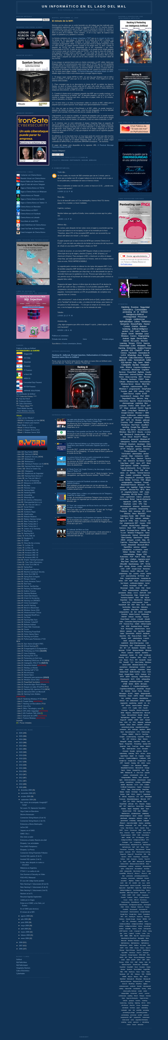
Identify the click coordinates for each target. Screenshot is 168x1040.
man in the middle (132, 823)
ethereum (136, 506)
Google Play (135, 427)
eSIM (121, 871)
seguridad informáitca (142, 727)
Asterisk (142, 828)
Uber (139, 811)
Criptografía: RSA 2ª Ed (32, 663)
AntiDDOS (124, 643)
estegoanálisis (124, 612)
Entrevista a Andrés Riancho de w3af (33, 840)
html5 (125, 641)
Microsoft (123, 358)
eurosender (133, 993)
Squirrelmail (145, 856)
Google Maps (129, 674)
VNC (129, 861)
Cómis (130, 900)
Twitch (124, 861)
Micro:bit (143, 799)
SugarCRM (146, 969)
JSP (128, 739)
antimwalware (123, 866)
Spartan (123, 969)
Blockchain (136, 370)
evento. (141, 993)
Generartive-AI (143, 909)
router (149, 780)
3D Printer (141, 576)
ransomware (124, 499)
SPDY (139, 959)
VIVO (134, 722)
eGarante (125, 751)
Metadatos (141, 345)
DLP (127, 657)
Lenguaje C (125, 765)
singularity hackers (131, 492)
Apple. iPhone (147, 887)
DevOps (132, 552)
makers (139, 497)
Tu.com (123, 533)
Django (122, 792)
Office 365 (140, 571)
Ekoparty (26, 366)
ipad (130, 391)
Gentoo (122, 794)
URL (132, 974)
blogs (126, 408)
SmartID (126, 662)
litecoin (145, 751)
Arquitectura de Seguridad (34, 473)
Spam (140, 362)
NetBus (136, 945)
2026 (21, 733)
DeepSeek (127, 504)
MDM (122, 712)
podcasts (123, 406)
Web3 (147, 362)
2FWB (125, 684)
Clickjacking (124, 645)
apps (122, 475)
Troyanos (142, 451)
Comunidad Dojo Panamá (32, 382)
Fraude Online (28, 701)
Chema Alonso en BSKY (29, 210)
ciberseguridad (129, 317)
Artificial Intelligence (140, 329)
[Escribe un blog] (55, 154)
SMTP (128, 677)
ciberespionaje (128, 403)
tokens (141, 391)
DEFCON (143, 593)
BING (147, 396)
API (143, 511)
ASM (140, 655)
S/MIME (130, 720)
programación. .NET (126, 1017)
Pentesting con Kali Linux (33, 658)
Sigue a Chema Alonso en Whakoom (34, 192)
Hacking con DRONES (32, 601)
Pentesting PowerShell (32, 632)
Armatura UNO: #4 (31, 550)
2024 (21, 739)
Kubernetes (28, 509)
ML (149, 530)
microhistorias (144, 442)
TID (148, 485)
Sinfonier (143, 521)
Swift (128, 859)
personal (124, 350)
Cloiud (136, 897)
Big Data (27, 485)
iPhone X (144, 873)
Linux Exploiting (29, 653)
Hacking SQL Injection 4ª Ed (34, 689)
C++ (149, 892)
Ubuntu (140, 432)
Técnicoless (126, 454)
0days (149, 669)
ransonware (131, 878)
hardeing (144, 1000)
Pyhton (129, 770)
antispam (130, 540)
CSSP (138, 895)
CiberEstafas (28, 514)
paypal (148, 701)
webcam (138, 518)
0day (144, 540)
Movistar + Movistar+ (134, 940)
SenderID (142, 660)
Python (148, 358)
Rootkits (142, 648)
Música (129, 367)
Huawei (139, 919)
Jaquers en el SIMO (27, 830)
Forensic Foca (128, 624)
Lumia (143, 933)
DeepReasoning (140, 645)
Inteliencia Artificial (125, 924)
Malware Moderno (30, 517)
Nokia (142, 847)
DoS (148, 645)
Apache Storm (146, 885)
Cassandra (145, 895)
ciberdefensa (143, 698)
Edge (136, 595)
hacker (122, 530)
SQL (147, 770)
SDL (145, 854)
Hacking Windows (30, 593)
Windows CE (140, 861)
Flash (133, 832)
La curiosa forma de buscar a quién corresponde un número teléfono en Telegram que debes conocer (88, 458)
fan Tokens (140, 461)
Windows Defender (126, 981)
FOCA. (127, 907)
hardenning (123, 1003)
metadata (138, 422)
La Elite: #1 (29, 545)
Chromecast (133, 830)
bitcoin (137, 384)
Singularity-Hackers (23, 968)
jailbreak (146, 420)
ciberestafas (137, 454)
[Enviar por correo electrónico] (53, 154)
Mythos (133, 717)
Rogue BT (130, 854)
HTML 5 (148, 736)
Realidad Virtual (136, 626)
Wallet (142, 696)
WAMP (124, 976)
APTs (137, 753)
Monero (145, 739)
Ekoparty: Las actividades (29, 843)
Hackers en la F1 (26, 894)
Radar (130, 957)
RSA (138, 552)
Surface (123, 859)
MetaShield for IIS (136, 844)
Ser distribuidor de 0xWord (25, 394)
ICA (149, 674)
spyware (129, 631)
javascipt (146, 777)
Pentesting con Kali (32, 420)
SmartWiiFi (130, 967)
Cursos (127, 326)
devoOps (146, 868)
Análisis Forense (30, 591)
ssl (127, 473)
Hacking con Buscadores (32, 704)
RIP (126, 957)
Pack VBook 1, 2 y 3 (24, 425)
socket (130, 1022)
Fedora (148, 792)
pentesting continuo (136, 681)
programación (134, 389)
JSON (143, 763)
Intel (122, 626)
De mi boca (143, 900)
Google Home (144, 595)
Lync (148, 933)
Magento (128, 712)
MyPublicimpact (22, 965)
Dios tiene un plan (26, 837)
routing (122, 782)
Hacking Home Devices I (34, 476)
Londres (138, 933)
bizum (134, 816)
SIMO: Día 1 (24, 834)
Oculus (137, 947)
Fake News (125, 463)
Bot (135, 612)
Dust (126, 518)
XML (123, 748)
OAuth (138, 588)
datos (148, 489)
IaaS (147, 837)
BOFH (137, 684)
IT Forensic (27, 370)
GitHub (143, 530)
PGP (131, 557)
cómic (135, 504)
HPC (122, 916)
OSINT (26, 541)
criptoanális (128, 988)
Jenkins (121, 928)
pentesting (127, 312)
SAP (120, 806)
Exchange (135, 792)
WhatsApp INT (29, 497)
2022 (21, 746)
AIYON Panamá (29, 387)
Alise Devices (129, 828)
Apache (133, 401)
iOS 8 (148, 1003)
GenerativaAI (124, 911)
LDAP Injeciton (123, 931)
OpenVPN (137, 741)
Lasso (148, 763)
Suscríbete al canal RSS (29, 221)
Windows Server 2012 (31, 680)
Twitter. (148, 971)
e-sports (146, 638)
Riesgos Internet (30, 579)
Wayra (145, 437)
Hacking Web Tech (30, 620)
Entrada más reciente (59, 339)
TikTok (147, 564)
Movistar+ (141, 485)
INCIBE (128, 837)
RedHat (146, 626)
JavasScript (147, 926)
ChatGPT (138, 350)
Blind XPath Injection (137, 643)
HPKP (134, 835)
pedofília (139, 1010)
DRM (139, 830)
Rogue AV (123, 854)
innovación (126, 370)
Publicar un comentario (60, 336)
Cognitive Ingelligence (140, 686)
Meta (138, 605)
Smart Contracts (145, 581)
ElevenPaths (136, 324)
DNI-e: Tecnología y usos (32, 708)
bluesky (139, 986)
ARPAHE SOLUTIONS (31, 391)
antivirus (137, 547)
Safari (145, 636)
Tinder (130, 696)
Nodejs (130, 741)
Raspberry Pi (28, 538)
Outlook (131, 617)
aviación (147, 772)
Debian (125, 552)
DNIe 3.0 (137, 734)
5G (149, 703)
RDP (130, 581)
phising (121, 825)
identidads (125, 1007)
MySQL (146, 422)
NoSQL (139, 717)
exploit (137, 394)
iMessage (124, 681)
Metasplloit (141, 938)
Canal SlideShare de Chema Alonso (33, 225)
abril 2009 (24, 929)
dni (146, 775)
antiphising (145, 813)
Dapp (128, 789)
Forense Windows (29, 718)
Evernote (127, 832)
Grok (149, 760)
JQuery (140, 926)
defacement (134, 701)
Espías (128, 792)
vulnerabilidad (146, 782)
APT (143, 463)
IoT (121, 408)
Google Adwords (145, 911)
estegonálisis (125, 993)
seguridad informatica (142, 1019)
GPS (128, 420)
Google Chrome (127, 413)
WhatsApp (132, 355)
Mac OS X (132, 432)
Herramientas (145, 382)
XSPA (138, 679)
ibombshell (123, 655)
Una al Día (27, 706)
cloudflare (145, 425)
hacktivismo (145, 506)
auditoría (122, 360)
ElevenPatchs (123, 904)
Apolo (136, 828)
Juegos (135, 396)
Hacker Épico (29, 675)
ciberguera (132, 818)
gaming (139, 449)
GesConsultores (134, 911)
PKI (129, 636)
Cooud (125, 900)
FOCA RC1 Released (27, 878)
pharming (124, 878)
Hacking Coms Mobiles (32, 694)
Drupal (148, 689)
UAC (124, 461)
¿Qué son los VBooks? (25, 418)
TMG (121, 971)
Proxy (136, 470)
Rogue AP (123, 720)
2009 (21, 787)
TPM (125, 971)
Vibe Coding (139, 662)
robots (122, 473)
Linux (146, 334)
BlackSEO (141, 513)
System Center (126, 811)
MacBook (146, 633)
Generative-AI (144, 353)
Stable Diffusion (144, 677)
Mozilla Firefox (134, 526)
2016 (21, 765)
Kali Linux (146, 468)
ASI (139, 883)
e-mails (137, 540)
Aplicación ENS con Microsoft (34, 692)
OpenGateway (134, 564)
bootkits (122, 724)
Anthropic (135, 729)
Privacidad (142, 317)
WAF (129, 638)
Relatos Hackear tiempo (32, 519)
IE (119, 796)
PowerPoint (123, 804)
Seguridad (123, 600)
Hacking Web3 (29, 490)
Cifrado (122, 382)
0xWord (19, 959)
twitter (148, 360)
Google (128, 319)
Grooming (124, 710)
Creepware (146, 787)
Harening (146, 916)
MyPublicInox (145, 943)
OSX (124, 801)
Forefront (124, 614)
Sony (128, 746)
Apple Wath (130, 887)
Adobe (144, 641)
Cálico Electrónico (25, 404)
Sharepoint (129, 629)
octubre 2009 (26, 796)
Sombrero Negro (30, 512)
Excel (139, 468)
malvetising (144, 1007)
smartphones (130, 782)
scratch (146, 681)
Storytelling (28, 495)
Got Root (27, 617)
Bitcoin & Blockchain (31, 608)
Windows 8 (128, 434)
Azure (121, 480)
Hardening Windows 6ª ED (32, 699)
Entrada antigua (108, 339)
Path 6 (123, 770)
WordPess (131, 983)
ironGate (132, 1007)
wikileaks (146, 518)
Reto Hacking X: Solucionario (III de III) (34, 884)
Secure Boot (140, 806)
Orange (147, 768)
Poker (145, 801)
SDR (143, 770)
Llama (121, 478)
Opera (149, 605)
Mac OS (136, 935)
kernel (147, 583)
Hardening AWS (29, 493)
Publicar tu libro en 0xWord (26, 348)
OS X (143, 605)
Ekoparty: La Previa (27, 850)
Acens (149, 753)
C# (136, 756)
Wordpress (125, 425)
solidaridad (140, 878)
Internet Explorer (136, 374)
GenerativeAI (139, 360)
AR (130, 883)
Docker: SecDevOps (31, 586)
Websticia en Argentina (28, 868)
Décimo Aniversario (27, 814)
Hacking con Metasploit (32, 588)
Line (131, 842)
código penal (129, 868)
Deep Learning (131, 377)
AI (134, 312)
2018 (21, 758)
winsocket (140, 1024)
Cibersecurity (146, 732)
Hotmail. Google (130, 919)
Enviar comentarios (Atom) (71, 343)
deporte (137, 653)
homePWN (123, 873)
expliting (130, 995)
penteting (147, 823)
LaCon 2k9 (24, 827)
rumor (132, 1019)
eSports (139, 820)
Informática (133, 921)
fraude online (140, 434)
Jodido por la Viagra (27, 900)
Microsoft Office (143, 545)
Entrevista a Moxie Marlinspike (31, 824)
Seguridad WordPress (31, 615)
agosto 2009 (25, 916)
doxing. (144, 988)
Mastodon (135, 648)
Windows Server (127, 384)
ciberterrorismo (140, 629)
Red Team (27, 584)
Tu (120, 861)
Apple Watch (124, 756)
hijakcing (137, 1003)
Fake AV (141, 792)
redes (130, 360)
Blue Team (125, 561)
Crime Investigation (31, 603)
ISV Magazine (140, 837)
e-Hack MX (27, 374)
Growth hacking (131, 736)
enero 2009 (25, 938)
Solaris (148, 967)
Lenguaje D (137, 931)
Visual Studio (124, 619)
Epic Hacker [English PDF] (33, 644)
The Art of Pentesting (31, 481)
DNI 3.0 (136, 900)
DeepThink (145, 789)
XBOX (123, 540)
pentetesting (125, 1015)
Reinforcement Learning (143, 852)
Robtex (148, 804)
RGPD (121, 957)
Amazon (138, 446)
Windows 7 (123, 389)
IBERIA (145, 919)
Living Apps (132, 410)
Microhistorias (29, 672)
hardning (130, 1003)
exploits (124, 456)
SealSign (138, 617)
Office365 (123, 564)
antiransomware (133, 590)
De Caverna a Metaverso (33, 500)
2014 (21, 771)
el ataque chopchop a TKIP (81, 38)
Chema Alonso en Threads (29, 195)
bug (134, 362)
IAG (123, 739)
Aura (139, 355)
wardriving (132, 703)
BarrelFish (122, 892)
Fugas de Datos (144, 487)
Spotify (146, 537)
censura (135, 698)
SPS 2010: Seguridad (30, 711)
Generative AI (126, 396)
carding (127, 698)
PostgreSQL (128, 744)
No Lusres (143, 945)
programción (137, 1017)
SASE (123, 959)
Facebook (133, 353)
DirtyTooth (134, 561)
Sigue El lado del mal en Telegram (32, 184)
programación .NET (131, 523)
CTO (138, 732)
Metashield (132, 545)
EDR (140, 708)
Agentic (148, 478)
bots (146, 470)
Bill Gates (144, 684)
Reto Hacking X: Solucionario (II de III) (34, 887)
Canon (126, 830)
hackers (144, 331)
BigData (141, 372)
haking (149, 871)
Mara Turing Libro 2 (31, 524)
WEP (133, 861)
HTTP (123, 449)
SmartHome (144, 465)
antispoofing (146, 679)
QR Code (146, 717)
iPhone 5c (130, 873)
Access (143, 753)
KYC (147, 840)
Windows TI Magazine (135, 533)
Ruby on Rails (136, 636)
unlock (128, 1024)
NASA (130, 945)
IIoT (150, 919)
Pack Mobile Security (25, 408)
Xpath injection (131, 748)
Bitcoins (140, 398)
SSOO (130, 856)
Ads (135, 631)
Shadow (123, 808)
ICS (149, 657)
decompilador (138, 868)
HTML (131, 521)
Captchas (123, 542)
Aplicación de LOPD (30, 716)
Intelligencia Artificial (130, 926)
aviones (125, 775)
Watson (136, 976)
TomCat (140, 859)
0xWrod (143, 880)
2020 (21, 752)
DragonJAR (27, 354)
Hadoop (143, 674)
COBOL (147, 784)
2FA (145, 386)
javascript (134, 439)
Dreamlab (27, 362)
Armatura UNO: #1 (31, 557)
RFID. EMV (142, 955)
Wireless (93, 160)
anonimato (140, 478)
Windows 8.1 (138, 600)
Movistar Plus (134, 489)
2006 (21, 949)
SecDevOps (126, 607)
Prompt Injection (130, 451)
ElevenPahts (130, 633)
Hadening (140, 916)
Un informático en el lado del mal (84, 6)
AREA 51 (26, 378)
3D (132, 612)
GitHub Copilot (146, 624)
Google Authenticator (132, 578)
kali (121, 434)
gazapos (131, 1000)
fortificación (131, 415)
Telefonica (122, 696)
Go (122, 691)
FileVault (133, 907)
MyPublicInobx (126, 847)
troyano (142, 523)
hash (140, 777)
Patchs (144, 741)
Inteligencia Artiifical (139, 840)
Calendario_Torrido (127, 516)
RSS (131, 518)
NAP (133, 847)
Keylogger (125, 842)
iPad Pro (132, 1005)
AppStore (142, 729)
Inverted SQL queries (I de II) (30, 859)
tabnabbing (145, 1022)
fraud (143, 871)
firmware (142, 995)
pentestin (147, 724)
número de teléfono (130, 780)
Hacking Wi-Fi (29, 533)
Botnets (133, 473)
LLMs (133, 345)
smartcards (128, 825)
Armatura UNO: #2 (31, 555)
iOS (131, 350)
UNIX (125, 722)
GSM (149, 523)
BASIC (131, 684)
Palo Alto (139, 801)
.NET (122, 420)
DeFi (149, 593)
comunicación (134, 775)
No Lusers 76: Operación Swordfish (33, 808)
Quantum (131, 444)
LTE (137, 796)
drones (133, 566)
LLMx (130, 931)
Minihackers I (29, 461)
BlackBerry (125, 686)
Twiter (143, 971)
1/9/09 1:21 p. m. (65, 219)
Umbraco (137, 974)
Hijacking (146, 475)
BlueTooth (147, 446)
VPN (140, 504)
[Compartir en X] (58, 154)
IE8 (138, 763)
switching (131, 753)
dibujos (148, 480)
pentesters (133, 509)
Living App (129, 446)
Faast (121, 446)
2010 (21, 784)
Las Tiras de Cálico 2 (32, 505)
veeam (134, 1024)
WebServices (126, 813)
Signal (129, 808)
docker (146, 454)
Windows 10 (143, 410)
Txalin (60, 172)
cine (127, 487)
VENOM (148, 974)
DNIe (122, 578)
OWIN (131, 947)
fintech (136, 995)
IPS (133, 837)
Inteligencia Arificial (126, 840)
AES (129, 729)
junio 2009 (25, 922)
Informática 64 (145, 542)
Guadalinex (146, 914)
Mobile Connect (134, 614)
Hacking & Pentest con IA (34, 464)
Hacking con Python (31, 636)
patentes (133, 669)
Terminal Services (143, 473)
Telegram (130, 449)
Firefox (131, 406)
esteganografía (127, 482)
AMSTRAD (147, 566)
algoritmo (126, 609)
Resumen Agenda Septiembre (30, 897)
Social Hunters (29, 507)
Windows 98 (146, 979)
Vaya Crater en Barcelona (29, 811)
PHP (131, 422)
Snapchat (123, 746)
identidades (145, 1005)
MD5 (121, 935)
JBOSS (124, 796)
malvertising (123, 753)
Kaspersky (131, 796)
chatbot (128, 475)
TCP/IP (128, 650)
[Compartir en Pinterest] (62, 154)
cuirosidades (136, 988)
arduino (143, 547)
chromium (147, 816)
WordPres (139, 983)
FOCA (139, 343)
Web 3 (146, 976)
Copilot (135, 708)
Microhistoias (146, 844)
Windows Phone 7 (138, 981)
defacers (139, 818)
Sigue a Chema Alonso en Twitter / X (34, 203)
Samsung (134, 677)
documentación (125, 506)
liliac (123, 876)
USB (122, 559)
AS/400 (134, 883)
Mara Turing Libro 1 (31, 526)
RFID (127, 626)
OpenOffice (128, 547)
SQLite (147, 597)
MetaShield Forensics (127, 768)
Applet (131, 756)
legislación (127, 502)
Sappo (137, 693)
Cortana (124, 734)
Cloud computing (144, 401)
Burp (147, 828)
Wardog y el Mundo (31, 668)
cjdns (122, 868)
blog (146, 398)
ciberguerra (125, 442)
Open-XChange (130, 950)
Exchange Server (133, 530)
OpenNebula (146, 950)
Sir (149, 962)
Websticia (144, 607)
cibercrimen (123, 374)
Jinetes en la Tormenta (32, 529)
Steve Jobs (135, 607)
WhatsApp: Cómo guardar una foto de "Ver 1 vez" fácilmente (88, 431)
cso (127, 701)
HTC (126, 916)
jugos (138, 1007)
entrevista (143, 609)
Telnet (138, 971)
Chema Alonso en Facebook (31, 214)
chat (121, 523)
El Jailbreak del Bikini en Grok (78, 530)
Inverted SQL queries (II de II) (31, 856)
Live (132, 765)
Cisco (144, 672)
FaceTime (145, 734)
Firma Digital (133, 542)
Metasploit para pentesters (36, 677)
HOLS (133, 794)
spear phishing (131, 576)
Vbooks (123, 638)
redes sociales (143, 415)
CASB (123, 895)
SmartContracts (144, 430)
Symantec (134, 859)
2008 (21, 942)
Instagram (123, 489)
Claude (148, 461)
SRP (143, 959)
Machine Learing (145, 935)
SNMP (136, 720)
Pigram (121, 744)
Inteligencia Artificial (135, 314)
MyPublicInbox (21, 962)
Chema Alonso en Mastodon (30, 207)
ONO (149, 945)
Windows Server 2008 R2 (137, 863)
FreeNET (138, 832)
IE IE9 (144, 394)
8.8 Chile (26, 358)
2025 (21, 736)
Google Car (122, 760)
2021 (21, 749)
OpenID (139, 950)
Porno (140, 691)
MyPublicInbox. (135, 943)
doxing (127, 566)
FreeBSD (125, 909)
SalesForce (131, 806)
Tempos (131, 343)
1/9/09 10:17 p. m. (65, 316)
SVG (131, 962)
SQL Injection (126, 362)
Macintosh (138, 765)
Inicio (85, 339)
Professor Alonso (25, 401)
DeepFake (140, 689)
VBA (143, 974)
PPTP (122, 677)
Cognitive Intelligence (141, 367)
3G (148, 540)
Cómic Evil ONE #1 (31, 574)
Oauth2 (132, 571)
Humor (147, 324)
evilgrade (146, 820)
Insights (140, 921)
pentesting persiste (142, 1012)
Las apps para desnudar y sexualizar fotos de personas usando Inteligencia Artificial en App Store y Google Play (89, 420)
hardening (126, 329)
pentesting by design (129, 1012)
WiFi (140, 377)
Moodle (140, 715)
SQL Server (131, 430)
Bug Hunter (29, 452)
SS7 (124, 806)
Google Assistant (126, 835)
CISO (122, 569)
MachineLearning (125, 844)
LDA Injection (147, 928)
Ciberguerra (29, 471)
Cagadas (141, 756)
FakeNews (137, 482)
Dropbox (133, 657)
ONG (137, 597)
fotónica (134, 777)
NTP (148, 799)
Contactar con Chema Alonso (31, 175)
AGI (148, 880)
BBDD (149, 729)
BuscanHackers (130, 732)
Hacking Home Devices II (34, 466)
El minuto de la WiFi (27, 912)
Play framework (140, 849)
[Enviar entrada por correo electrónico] (88, 157)
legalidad (134, 487)
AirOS (148, 883)
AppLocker (122, 887)
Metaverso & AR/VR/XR (32, 483)
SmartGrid (122, 967)
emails (140, 991)
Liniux (125, 933)
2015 (21, 768)
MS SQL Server (137, 494)
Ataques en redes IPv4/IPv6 (34, 687)
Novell (134, 691)
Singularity (136, 808)
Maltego (145, 765)
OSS (126, 947)
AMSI (139, 825)
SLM (122, 629)
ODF (141, 492)
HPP (121, 763)
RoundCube (138, 854)
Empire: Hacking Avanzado (33, 560)
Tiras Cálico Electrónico (33, 562)
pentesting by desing (128, 727)
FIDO (122, 907)
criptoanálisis (127, 550)
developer (141, 444)
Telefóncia (132, 971)
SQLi (136, 521)
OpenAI (145, 427)
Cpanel (139, 787)
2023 (21, 742)
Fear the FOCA (24, 399)
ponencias (133, 1015)
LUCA (123, 355)
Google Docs (124, 914)
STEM (127, 962)
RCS (133, 852)
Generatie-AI (146, 832)
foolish (149, 573)
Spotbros (129, 969)
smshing (137, 782)
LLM (131, 331)
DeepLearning (143, 509)
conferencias (139, 319)
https (131, 456)
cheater (140, 816)
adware (122, 487)
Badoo (148, 890)
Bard (129, 528)
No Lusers (135, 341)
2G (145, 703)
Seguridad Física (128, 398)
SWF (136, 962)
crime (141, 775)
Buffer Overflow (135, 672)
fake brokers (136, 871)
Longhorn (145, 842)
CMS (147, 643)
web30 (140, 703)
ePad (149, 988)
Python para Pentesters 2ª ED (35, 639)
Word (147, 863)
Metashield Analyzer (133, 799)
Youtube (124, 391)
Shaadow (148, 806)
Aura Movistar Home (139, 890)
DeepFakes (146, 389)
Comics (133, 336)
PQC (143, 588)
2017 (21, 762)
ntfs (134, 1010)
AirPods (128, 705)
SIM (141, 597)
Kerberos (133, 739)
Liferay (144, 931)
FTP (120, 624)
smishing (123, 1022)
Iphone (124, 334)
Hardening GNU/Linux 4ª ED (34, 660)
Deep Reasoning (127, 595)
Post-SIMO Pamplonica (28, 846)
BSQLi (130, 593)
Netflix (132, 588)
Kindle (140, 928)
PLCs (131, 660)
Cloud (130, 437)
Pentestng (131, 849)
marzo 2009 (25, 932)
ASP (123, 705)
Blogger (139, 554)
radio (147, 456)
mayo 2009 (25, 925)
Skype (136, 581)
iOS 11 (143, 1003)
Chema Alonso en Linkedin (29, 217)
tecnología (133, 585)
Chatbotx (129, 897)
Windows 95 (128, 772)
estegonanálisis (126, 777)
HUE (138, 835)
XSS (135, 391)
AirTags (145, 825)
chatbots (133, 559)
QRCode (130, 804)
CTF (129, 708)
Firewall (146, 482)
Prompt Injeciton (132, 955)
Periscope (146, 952)
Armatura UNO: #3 (31, 553)
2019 (21, 755)
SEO (130, 511)
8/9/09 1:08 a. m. (65, 330)
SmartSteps (136, 856)
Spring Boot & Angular (32, 577)
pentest (125, 331)
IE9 (129, 605)
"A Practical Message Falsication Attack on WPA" (95, 71)
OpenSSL (123, 636)
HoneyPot (132, 710)
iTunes (138, 1005)
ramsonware (146, 1017)
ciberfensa (138, 866)
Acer (143, 883)
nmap (127, 669)
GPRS (147, 418)
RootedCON (136, 770)
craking (121, 988)
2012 (21, 778)
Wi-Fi (132, 679)
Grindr (140, 914)
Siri (149, 521)
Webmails (144, 526)
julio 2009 (24, 919)
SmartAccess (136, 964)
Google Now (132, 914)
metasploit (144, 365)
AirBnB (123, 784)
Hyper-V (139, 794)
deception (145, 748)
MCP (141, 796)
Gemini (140, 408)
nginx (120, 780)
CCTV (136, 784)
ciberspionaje (133, 667)
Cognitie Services (144, 897)
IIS (132, 420)
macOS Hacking (30, 605)
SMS (147, 413)
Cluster (26, 629)
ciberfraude (123, 818)
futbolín (125, 1000)
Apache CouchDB (135, 885)
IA (138, 312)
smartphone (137, 475)
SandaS (147, 720)
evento (142, 573)
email (149, 667)
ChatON (123, 897)
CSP (134, 895)
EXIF (149, 830)
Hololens (121, 919)
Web (141, 976)
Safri (146, 962)
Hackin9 (126, 763)
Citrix (149, 444)
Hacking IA (29, 454)
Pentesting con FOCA (31, 651)
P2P (134, 528)
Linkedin (125, 526)
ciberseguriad (147, 986)
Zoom (138, 748)
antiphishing (123, 573)
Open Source (128, 394)
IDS (121, 648)
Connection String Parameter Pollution (33, 853)
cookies (142, 667)
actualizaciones (136, 813)
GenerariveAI (133, 909)
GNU (139, 657)
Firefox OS (140, 907)
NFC (147, 561)
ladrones (139, 751)
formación (125, 324)
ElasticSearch (145, 902)
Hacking (85, 160)
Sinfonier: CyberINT (31, 622)
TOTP (146, 494)
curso (122, 497)
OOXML (136, 465)
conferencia (124, 439)
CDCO (125, 708)
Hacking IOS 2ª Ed (31, 656)
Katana (134, 928)
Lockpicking (137, 842)
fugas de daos (144, 998)
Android (126, 338)
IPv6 (142, 396)
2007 (21, 946)
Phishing (124, 379)
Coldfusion (143, 758)
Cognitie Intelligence (132, 758)
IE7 (125, 648)
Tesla (120, 722)
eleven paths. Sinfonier (129, 991)
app (130, 573)
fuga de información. (132, 998)
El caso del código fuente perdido (32, 881)
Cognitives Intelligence (127, 689)
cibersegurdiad (147, 866)
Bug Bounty (28, 531)
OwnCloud (132, 952)
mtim (129, 1010)
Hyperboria (146, 794)
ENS (145, 554)
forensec (148, 995)
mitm (122, 367)
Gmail (143, 406)
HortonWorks (145, 835)
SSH (148, 557)
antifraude (148, 722)
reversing (137, 511)
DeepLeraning (125, 902)
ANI (126, 883)
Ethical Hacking (30, 427)
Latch (137, 331)
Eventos (134, 307)
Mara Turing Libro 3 (31, 521)
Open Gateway (126, 537)
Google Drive (132, 760)
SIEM (128, 959)
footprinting (126, 494)
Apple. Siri (138, 887)
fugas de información (127, 468)
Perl (148, 741)
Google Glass (142, 760)
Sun (146, 571)
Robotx (148, 957)
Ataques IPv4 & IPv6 (31, 430)
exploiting (139, 403)
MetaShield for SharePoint (128, 938)
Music (126, 660)
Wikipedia (140, 722)
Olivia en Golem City (33, 469)
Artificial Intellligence (125, 890)
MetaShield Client (138, 712)
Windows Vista (132, 382)
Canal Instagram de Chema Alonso (33, 232)
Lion (120, 660)
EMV (149, 758)
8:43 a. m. (84, 157)
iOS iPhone (125, 1005)
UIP (128, 974)
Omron (142, 947)
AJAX (121, 883)
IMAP (123, 837)
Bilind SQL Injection (132, 892)
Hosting (133, 763)
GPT (149, 406)
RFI (136, 660)
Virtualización (124, 679)
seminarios (123, 729)
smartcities (141, 669)
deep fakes (135, 609)
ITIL (127, 921)
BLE (147, 576)
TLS (131, 662)
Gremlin (127, 691)
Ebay (121, 832)
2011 (21, 781)
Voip (145, 504)
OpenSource (137, 537)
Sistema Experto (126, 964)
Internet (126, 341)
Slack (142, 808)
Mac (140, 502)
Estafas (146, 355)
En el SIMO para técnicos (29, 909)
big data (135, 365)
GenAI (131, 334)
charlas (135, 326)
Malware (143, 326)
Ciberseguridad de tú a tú (33, 502)
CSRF (140, 585)
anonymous (123, 667)
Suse (147, 808)
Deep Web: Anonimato (32, 627)
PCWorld (123, 444)
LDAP (132, 463)
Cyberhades (20, 973)
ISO (123, 921)
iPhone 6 (122, 823)
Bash (122, 732)
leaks (121, 621)
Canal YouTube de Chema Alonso (32, 228)
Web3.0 (148, 746)
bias (127, 559)
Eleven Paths (142, 338)
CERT (121, 830)
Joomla (123, 545)
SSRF (141, 720)
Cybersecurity (126, 535)
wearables (124, 880)
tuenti (146, 550)
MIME (126, 935)
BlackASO (130, 784)
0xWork (137, 880)
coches (133, 619)
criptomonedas (136, 386)
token (138, 463)
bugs (147, 379)
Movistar (147, 377)
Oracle (122, 430)
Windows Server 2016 (32, 432)
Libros (137, 322)
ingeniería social (144, 559)
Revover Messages (139, 957)
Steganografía (145, 693)
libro (146, 403)
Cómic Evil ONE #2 (32, 565)
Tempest (146, 617)
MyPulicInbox (123, 945)
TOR (142, 480)
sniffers (144, 552)
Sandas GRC (147, 744)
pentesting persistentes (141, 876)
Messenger (124, 588)
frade (123, 998)
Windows (125, 336)
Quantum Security (31, 457)
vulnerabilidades (129, 554)
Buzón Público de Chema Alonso (32, 181)
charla (147, 492)
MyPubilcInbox (125, 717)
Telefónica (145, 322)
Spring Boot (28, 567)
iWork (134, 724)
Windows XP (145, 439)
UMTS (136, 696)
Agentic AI (123, 521)
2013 (21, 774)
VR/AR (142, 516)
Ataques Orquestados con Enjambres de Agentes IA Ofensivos (89, 518)
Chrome (146, 449)
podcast (133, 408)
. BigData (131, 880)
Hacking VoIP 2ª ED (31, 670)
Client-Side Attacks (31, 596)
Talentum (140, 458)
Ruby (143, 557)
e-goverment (130, 497)
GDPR (141, 561)
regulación (124, 703)
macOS (124, 509)
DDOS (140, 612)
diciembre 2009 (26, 790)
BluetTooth (143, 892)
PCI (129, 801)
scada (139, 566)
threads (147, 878)
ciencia (122, 701)
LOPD (135, 502)
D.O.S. (136, 593)
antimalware (138, 418)
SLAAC (130, 693)
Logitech (131, 933)
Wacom (130, 976)
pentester (146, 497)
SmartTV (137, 437)
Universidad (124, 345)
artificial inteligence (125, 816)
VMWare (145, 811)
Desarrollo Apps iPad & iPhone (35, 684)
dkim (121, 566)
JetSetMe (128, 928)
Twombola (122, 974)
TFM (134, 811)
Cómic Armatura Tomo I (32, 581)
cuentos (136, 573)
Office (127, 458)
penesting (146, 1010)
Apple (132, 338)
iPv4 (148, 434)
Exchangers (147, 904)
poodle (140, 1015)
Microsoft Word (131, 715)
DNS (137, 406)
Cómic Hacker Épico (31, 634)
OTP (126, 581)
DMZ (131, 645)
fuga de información (143, 499)
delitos (142, 701)
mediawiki (124, 1010)
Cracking (65, 160)
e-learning (132, 820)
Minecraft (123, 940)
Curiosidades (141, 309)
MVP (133, 605)
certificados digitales (137, 583)
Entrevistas (131, 348)
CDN (141, 784)
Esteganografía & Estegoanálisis (35, 649)
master (131, 655)
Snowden (142, 967)
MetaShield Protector (128, 485)
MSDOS (138, 633)
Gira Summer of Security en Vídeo (32, 874)
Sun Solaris (124, 583)
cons (123, 415)
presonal (146, 1015)
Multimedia (145, 614)
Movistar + (139, 413)
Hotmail (135, 535)
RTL (136, 804)
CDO (145, 502)
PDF (141, 470)
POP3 (133, 801)
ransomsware (141, 780)
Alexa (134, 513)
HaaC (145, 657)
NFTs (142, 489)
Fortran (147, 907)
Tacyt (133, 458)
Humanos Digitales (127, 597)
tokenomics (123, 401)
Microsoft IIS (139, 768)
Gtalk (128, 794)
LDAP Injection (127, 470)
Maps (139, 739)
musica (141, 823)
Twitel (149, 528)
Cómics (124, 353)
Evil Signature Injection (135, 904)
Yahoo (147, 533)
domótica (145, 653)
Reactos (142, 804)
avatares (130, 653)
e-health (140, 619)
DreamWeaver (135, 902)
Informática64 (144, 535)
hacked (134, 442)
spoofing (125, 427)
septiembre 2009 (27, 800)
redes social (125, 1019)
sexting (125, 585)
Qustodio (127, 852)
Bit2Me (127, 480)
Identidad (139, 334)
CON (148, 391)
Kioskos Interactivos (143, 710)
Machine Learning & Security (34, 572)
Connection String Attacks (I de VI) (32, 821)
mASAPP (140, 724)
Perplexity (123, 511)
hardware (133, 379)
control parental (137, 602)
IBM (136, 516)
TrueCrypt (135, 746)
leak (124, 437)
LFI (129, 648)
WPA (122, 772)
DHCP (123, 789)
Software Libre (126, 418)
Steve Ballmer (138, 969)
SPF (142, 564)
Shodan (138, 420)
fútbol (121, 669)
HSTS (137, 674)
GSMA (137, 624)
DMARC (131, 734)
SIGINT (133, 959)
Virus (130, 600)
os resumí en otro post (105, 38)
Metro (147, 938)
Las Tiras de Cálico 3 (32, 478)
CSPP (128, 569)
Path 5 (137, 557)
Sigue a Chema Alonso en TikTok (32, 188)
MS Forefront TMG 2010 (31, 713)
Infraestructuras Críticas (32, 612)
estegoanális (128, 871)
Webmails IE (130, 979)
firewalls (132, 751)
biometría (131, 461)
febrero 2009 (25, 935)
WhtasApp (139, 979)
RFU (148, 955)
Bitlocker (146, 705)
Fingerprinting (143, 336)
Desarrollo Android (30, 665)
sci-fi (122, 576)
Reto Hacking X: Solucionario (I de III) (33, 890)
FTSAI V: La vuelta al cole (29, 871)
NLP (138, 847)
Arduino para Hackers (31, 569)
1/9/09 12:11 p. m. (65, 191)
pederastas (129, 876)
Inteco (146, 921)
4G (136, 655)
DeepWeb (147, 612)
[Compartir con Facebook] (60, 154)
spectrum (135, 1022)
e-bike (146, 818)
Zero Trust (140, 772)
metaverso (139, 456)
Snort (136, 967)
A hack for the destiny (31, 598)
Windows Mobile (138, 650)
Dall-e (144, 830)
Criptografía (75, 160)
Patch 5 (139, 952)
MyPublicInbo (145, 940)
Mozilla (146, 715)
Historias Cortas (29, 488)
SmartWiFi (141, 528)
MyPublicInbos (125, 943)
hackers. (138, 1000)
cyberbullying (137, 638)
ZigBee (145, 983)
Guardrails (141, 736)
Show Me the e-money (32, 543)
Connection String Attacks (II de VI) (33, 818)
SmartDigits (145, 964)
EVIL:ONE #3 (30, 536)
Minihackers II (30, 459)
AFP (135, 825)
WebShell (122, 979)
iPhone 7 (137, 873)
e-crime (148, 432)
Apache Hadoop (137, 705)
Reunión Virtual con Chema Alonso (33, 178)
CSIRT (129, 895)
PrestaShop (137, 744)
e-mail (146, 350)
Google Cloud (136, 569)
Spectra (146, 343)
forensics (122, 528)
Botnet (132, 499)
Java (121, 458)
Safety (141, 962)
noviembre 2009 (27, 793)
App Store (141, 631)
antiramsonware (123, 986)
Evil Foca (135, 480)
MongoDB (123, 741)
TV (150, 636)
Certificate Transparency (128, 787)
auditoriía (132, 986)
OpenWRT (124, 952)
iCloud (128, 724)
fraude (148, 372)
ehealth (147, 619)
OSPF (121, 947)
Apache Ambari (124, 885)
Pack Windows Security (25, 411)
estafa (145, 991)
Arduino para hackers (31, 423)
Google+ (122, 736)
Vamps (142, 746)
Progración (123, 955)
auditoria (130, 866)
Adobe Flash (124, 672)
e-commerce (137, 550)
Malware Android (30, 625)
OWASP (124, 617)
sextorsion (132, 641)
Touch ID (147, 859)
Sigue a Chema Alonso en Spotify (33, 199)
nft (122, 492)
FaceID (145, 708)
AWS (139, 641)
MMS (131, 935)
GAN (145, 585)
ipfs (150, 873)
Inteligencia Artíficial (137, 924)
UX (130, 722)
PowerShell (131, 372)
